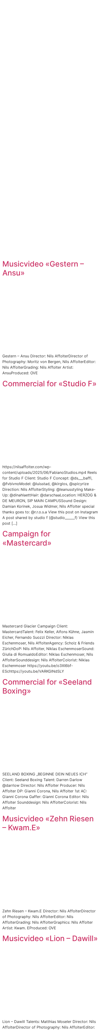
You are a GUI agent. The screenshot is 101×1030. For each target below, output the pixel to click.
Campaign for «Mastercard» (26, 538)
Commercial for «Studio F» (49, 383)
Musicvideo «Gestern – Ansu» (43, 268)
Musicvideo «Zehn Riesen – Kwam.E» (48, 823)
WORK (40, 131)
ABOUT (60, 131)
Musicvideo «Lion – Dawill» (50, 938)
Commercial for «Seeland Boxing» (47, 686)
